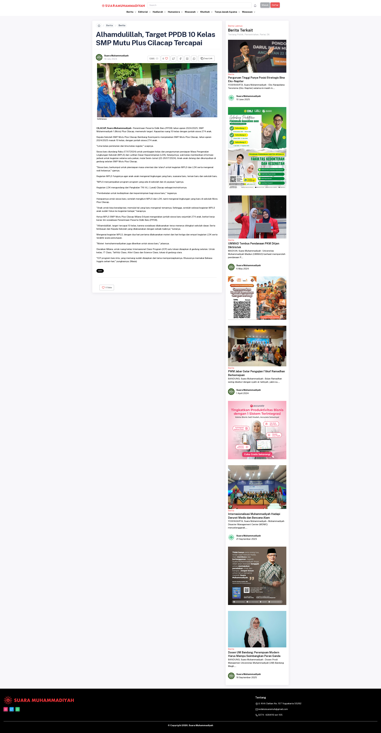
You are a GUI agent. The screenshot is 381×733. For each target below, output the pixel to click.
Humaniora (174, 12)
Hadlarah (158, 12)
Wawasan (247, 12)
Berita (130, 12)
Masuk (264, 5)
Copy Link (208, 58)
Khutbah (205, 12)
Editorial (143, 12)
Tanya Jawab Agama (226, 12)
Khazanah (190, 12)
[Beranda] (99, 25)
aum (100, 271)
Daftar (275, 5)
